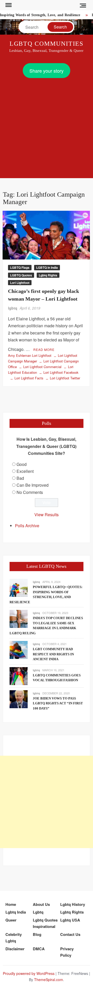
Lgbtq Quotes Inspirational (45, 923)
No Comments (30, 492)
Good (22, 464)
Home (10, 904)
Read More (44, 349)
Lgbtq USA (70, 920)
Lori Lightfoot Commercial (42, 366)
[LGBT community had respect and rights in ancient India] (19, 649)
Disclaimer (15, 949)
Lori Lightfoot (19, 282)
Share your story (46, 70)
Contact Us (70, 934)
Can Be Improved (33, 485)
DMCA (39, 949)
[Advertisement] (46, 127)
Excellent (25, 471)
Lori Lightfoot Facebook (61, 372)
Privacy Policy (67, 952)
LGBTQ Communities (47, 43)
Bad (20, 478)
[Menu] (8, 5)
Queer (11, 920)
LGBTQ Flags (19, 267)
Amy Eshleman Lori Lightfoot (29, 355)
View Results (46, 514)
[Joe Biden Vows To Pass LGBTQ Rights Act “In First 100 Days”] (19, 699)
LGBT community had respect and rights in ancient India (53, 654)
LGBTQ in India (47, 267)
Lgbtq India (15, 912)
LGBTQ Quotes (21, 275)
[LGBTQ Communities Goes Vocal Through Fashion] (19, 675)
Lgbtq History (72, 904)
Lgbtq (38, 912)
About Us (41, 904)
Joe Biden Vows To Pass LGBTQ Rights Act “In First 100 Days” (58, 703)
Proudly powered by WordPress (29, 973)
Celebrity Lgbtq (13, 938)
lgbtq (12, 308)
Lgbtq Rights (48, 275)
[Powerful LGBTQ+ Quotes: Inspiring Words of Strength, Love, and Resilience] (19, 587)
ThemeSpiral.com (48, 979)
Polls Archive (27, 526)
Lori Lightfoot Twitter (65, 378)
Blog (37, 934)
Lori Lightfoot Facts (28, 378)
